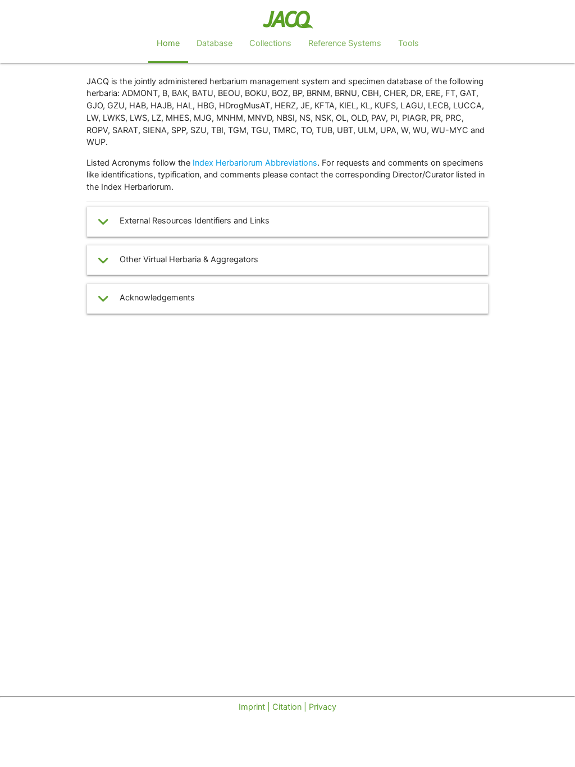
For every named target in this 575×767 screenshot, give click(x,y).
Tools (408, 43)
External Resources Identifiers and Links (195, 221)
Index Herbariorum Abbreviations (255, 163)
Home (168, 43)
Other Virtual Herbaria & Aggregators (189, 259)
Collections (270, 43)
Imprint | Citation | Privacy (287, 707)
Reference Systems (344, 43)
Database (214, 43)
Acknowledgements (157, 298)
